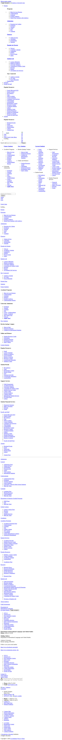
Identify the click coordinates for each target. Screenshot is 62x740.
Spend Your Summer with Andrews (19, 18)
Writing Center (7, 546)
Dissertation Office (8, 545)
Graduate (12, 15)
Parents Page (10, 81)
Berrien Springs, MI (9, 694)
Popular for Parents (12, 45)
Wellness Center (11, 109)
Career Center (55, 166)
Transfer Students (8, 481)
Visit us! (12, 48)
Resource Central (11, 105)
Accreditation (13, 738)
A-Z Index (6, 723)
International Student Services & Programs (15, 587)
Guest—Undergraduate (11, 177)
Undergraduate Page (9, 478)
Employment (7, 727)
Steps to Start (24, 152)
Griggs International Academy (11, 533)
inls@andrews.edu (12, 684)
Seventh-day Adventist (7, 734)
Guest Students (8, 483)
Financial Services (25, 167)
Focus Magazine (14, 79)
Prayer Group (13, 54)
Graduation (13, 51)
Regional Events (11, 122)
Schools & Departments (10, 535)
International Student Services (56, 171)
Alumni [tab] (3, 443)
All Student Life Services (16, 70)
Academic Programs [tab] (6, 521)
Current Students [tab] (5, 345)
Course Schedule (11, 97)
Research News (8, 567)
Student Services (8, 514)
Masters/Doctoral (8, 493)
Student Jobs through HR (10, 588)
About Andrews (5, 601)
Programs (6, 618)
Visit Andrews (7, 730)
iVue (8, 94)
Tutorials (12, 42)
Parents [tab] (2, 209)
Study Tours (7, 617)
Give (5, 135)
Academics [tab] (3, 518)
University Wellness (15, 64)
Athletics (6, 718)
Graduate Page (7, 491)
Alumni (6, 116)
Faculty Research (8, 571)
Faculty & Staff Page (12, 115)
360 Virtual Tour (8, 315)
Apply (7, 133)
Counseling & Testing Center (17, 66)
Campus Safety (56, 169)
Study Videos (24, 170)
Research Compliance (9, 573)
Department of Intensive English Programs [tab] (11, 498)
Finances (9, 34)
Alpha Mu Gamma (8, 624)
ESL (11, 30)
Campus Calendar (8, 594)
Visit (5, 134)
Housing (12, 67)
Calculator (13, 39)
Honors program (8, 548)
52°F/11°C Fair (8, 696)
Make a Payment (56, 185)
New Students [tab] (4, 321)
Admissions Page (8, 464)
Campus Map (7, 711)
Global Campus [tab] (5, 507)
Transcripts (10, 125)
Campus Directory (8, 714)
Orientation (24, 166)
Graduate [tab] (3, 488)
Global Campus (8, 529)
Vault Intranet (10, 100)
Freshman (12, 25)
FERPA (12, 52)
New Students (22, 146)
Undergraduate (14, 13)
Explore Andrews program (10, 543)
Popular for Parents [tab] (5, 246)
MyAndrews (10, 93)
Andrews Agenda (14, 77)
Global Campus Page (9, 509)
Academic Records (54, 155)
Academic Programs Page (10, 523)
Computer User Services (13, 99)
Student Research (8, 570)
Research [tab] (3, 564)
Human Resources (11, 110)
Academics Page (8, 562)
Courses (6, 512)
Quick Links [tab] (4, 204)
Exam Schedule (40, 157)
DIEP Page (7, 501)
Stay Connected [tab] (5, 273)
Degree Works (40, 181)
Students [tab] (3, 284)
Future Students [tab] (5, 287)
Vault (39, 176)
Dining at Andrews (15, 63)
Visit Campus (7, 471)
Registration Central (12, 103)
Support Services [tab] (5, 538)
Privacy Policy (21, 738)
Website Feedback (8, 704)
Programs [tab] (3, 212)
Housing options (8, 583)
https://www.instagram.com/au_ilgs (10, 650)
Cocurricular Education (41, 166)
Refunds (54, 186)
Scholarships (13, 40)
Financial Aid (7, 469)
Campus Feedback (8, 731)
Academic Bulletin (12, 106)
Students (6, 82)
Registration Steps (25, 169)
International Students (9, 473)
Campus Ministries (15, 62)
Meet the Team (7, 486)
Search (3, 195)
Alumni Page (10, 130)
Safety (12, 55)
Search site (3, 143)
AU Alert (12, 78)
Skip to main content (6, 1)
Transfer (12, 27)
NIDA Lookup (11, 96)
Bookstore (6, 720)
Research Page (7, 576)
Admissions (10, 21)
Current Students (40, 146)
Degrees (6, 511)
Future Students (8, 146)
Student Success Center (10, 390)
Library (9, 107)
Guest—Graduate (9, 180)
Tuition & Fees (14, 37)
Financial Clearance (54, 183)
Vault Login (7, 725)
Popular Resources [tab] (5, 552)
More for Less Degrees (16, 12)
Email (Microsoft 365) (12, 90)
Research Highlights (9, 569)
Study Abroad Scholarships (11, 621)
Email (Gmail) (10, 92)
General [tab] (3, 462)
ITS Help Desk (56, 174)
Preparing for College (15, 24)
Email (8, 124)
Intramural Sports (8, 593)
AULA (6, 613)
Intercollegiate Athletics (10, 591)
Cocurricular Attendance (41, 188)
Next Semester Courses (10, 616)
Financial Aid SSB (8, 375)
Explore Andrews (14, 16)
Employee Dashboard (12, 112)
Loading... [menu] (6, 138)
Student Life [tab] (4, 259)
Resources (6, 623)
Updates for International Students (24, 156)
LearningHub (10, 102)
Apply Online (7, 728)
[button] (16, 137)
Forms (53, 188)
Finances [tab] (3, 236)
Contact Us (7, 701)
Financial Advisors (26, 153)
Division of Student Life (10, 599)
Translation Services (9, 620)
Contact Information (9, 626)
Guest (11, 28)
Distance (9, 158)
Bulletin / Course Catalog (10, 554)
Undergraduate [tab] (4, 476)
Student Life (10, 58)
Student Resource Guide (10, 336)
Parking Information (9, 713)
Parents (6, 5)
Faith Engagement (55, 152)
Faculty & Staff (8, 84)
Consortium (7, 532)
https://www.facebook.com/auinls (9, 647)
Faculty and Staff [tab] (5, 412)
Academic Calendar (15, 49)
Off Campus (7, 530)
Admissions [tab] (4, 223)
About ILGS (7, 614)
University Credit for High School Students (15, 484)
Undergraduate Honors (10, 300)
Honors (12, 69)
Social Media (7, 627)
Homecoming (10, 127)
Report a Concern (11, 113)
